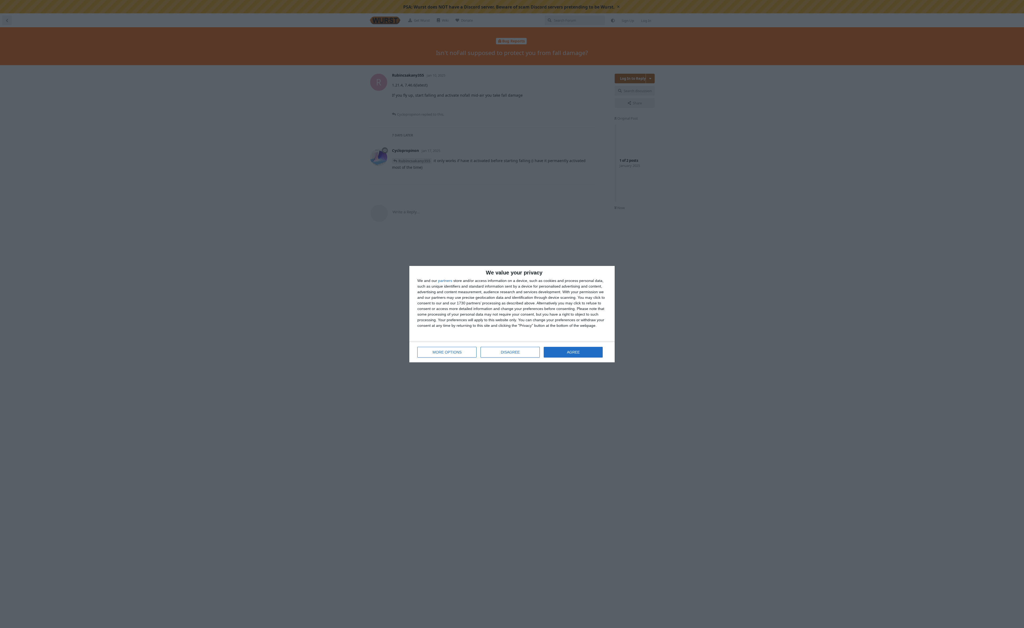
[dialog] (512, 314)
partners (445, 280)
